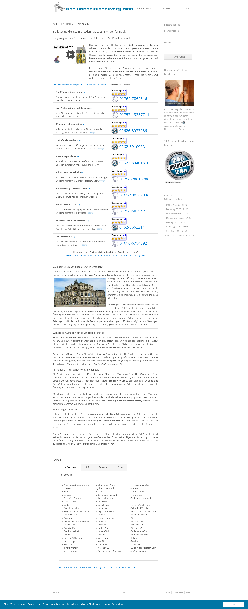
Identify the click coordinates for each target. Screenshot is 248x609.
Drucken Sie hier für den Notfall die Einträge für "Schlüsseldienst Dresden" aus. (97, 567)
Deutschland (90, 84)
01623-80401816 (133, 162)
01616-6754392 (132, 243)
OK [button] (233, 604)
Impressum (190, 592)
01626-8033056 (132, 130)
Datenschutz (178, 592)
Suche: (167, 42)
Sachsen (102, 84)
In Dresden (70, 467)
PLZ (87, 467)
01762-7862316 (132, 98)
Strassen (103, 467)
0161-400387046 (133, 195)
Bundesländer (144, 8)
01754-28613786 (133, 179)
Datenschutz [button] (117, 604)
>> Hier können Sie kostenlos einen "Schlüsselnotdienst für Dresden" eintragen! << (105, 255)
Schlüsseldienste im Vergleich (67, 84)
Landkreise (166, 8)
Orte (120, 467)
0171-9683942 (131, 211)
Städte (186, 8)
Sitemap (56, 592)
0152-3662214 (131, 227)
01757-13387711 (133, 114)
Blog (168, 592)
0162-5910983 (131, 146)
